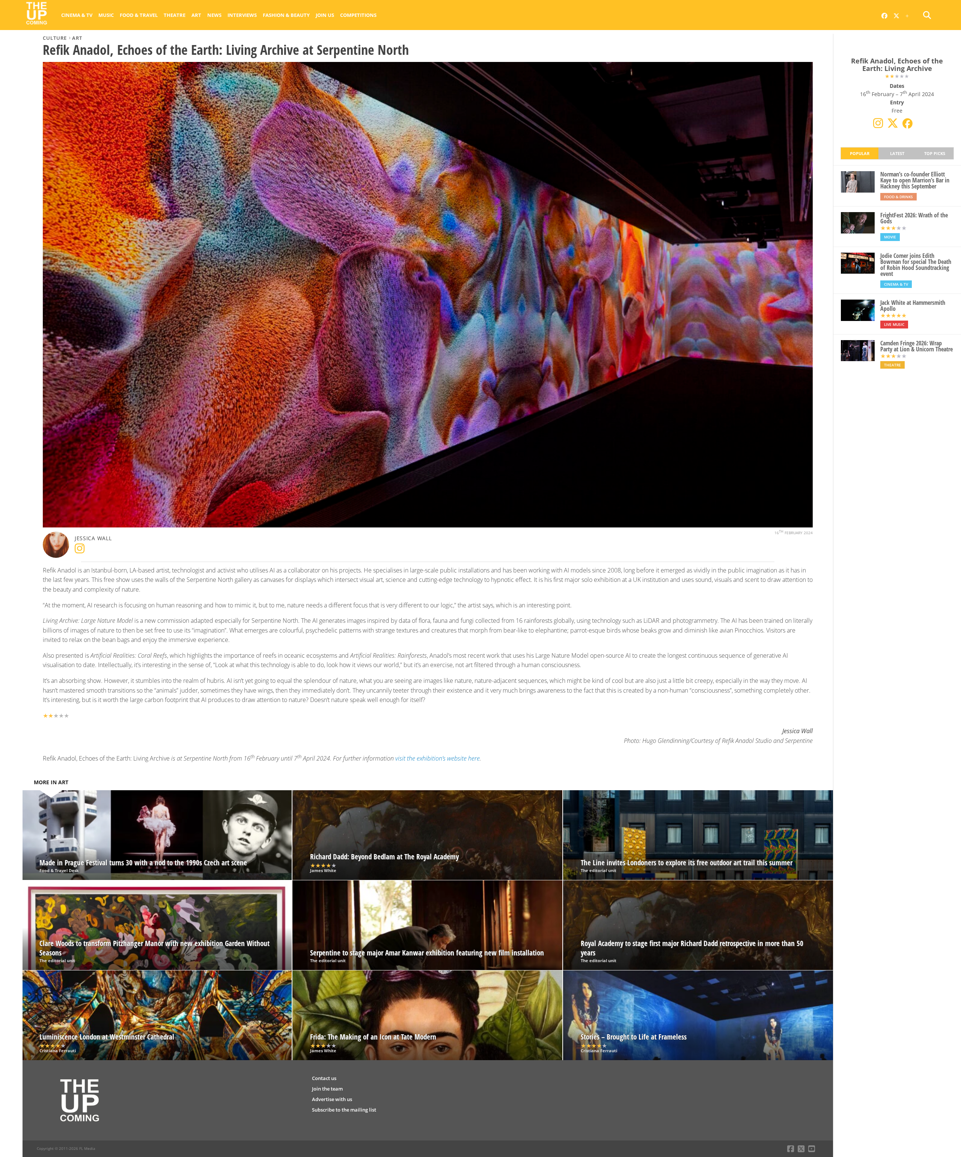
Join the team (327, 1088)
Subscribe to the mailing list (344, 1109)
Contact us (324, 1078)
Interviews (242, 15)
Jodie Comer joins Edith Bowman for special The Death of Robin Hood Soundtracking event (915, 265)
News (214, 15)
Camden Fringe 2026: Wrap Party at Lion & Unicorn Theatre (916, 346)
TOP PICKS (934, 153)
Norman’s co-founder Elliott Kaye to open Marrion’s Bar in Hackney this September (914, 180)
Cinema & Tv (76, 15)
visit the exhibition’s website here (437, 758)
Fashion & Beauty (286, 15)
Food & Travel (139, 15)
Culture (55, 38)
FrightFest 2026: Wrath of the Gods (914, 218)
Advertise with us (332, 1099)
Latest (897, 153)
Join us (325, 15)
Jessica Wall (93, 538)
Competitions (358, 15)
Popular (859, 153)
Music (106, 15)
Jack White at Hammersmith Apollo (912, 306)
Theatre (174, 15)
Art (196, 15)
